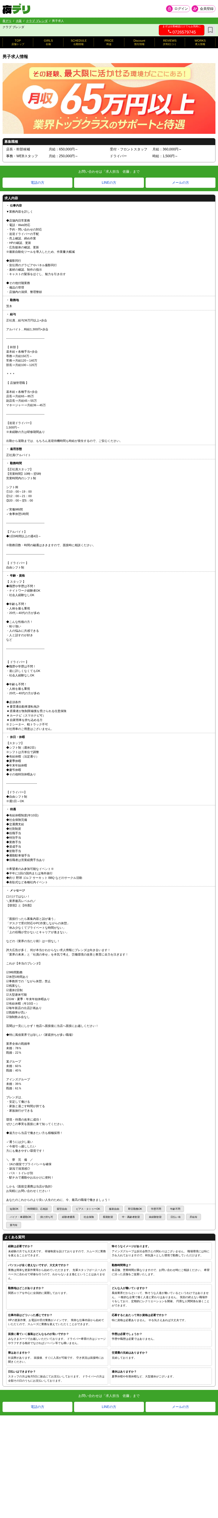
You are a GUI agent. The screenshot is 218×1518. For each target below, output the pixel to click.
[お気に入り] (210, 30)
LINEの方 (109, 182)
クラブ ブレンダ (37, 21)
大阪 (19, 21)
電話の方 (37, 182)
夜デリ (7, 21)
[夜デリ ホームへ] (16, 8)
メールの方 (180, 182)
